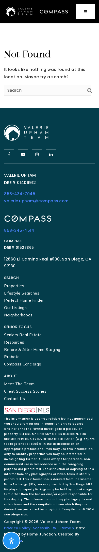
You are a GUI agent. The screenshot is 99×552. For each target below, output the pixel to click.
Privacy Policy (17, 528)
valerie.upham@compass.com (36, 201)
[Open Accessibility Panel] (11, 540)
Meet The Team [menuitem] (19, 383)
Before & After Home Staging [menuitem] (32, 349)
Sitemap (66, 528)
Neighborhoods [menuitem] (18, 315)
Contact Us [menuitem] (14, 398)
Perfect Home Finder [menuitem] (24, 300)
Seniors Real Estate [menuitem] (23, 334)
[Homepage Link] (37, 11)
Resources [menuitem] (14, 342)
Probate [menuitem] (12, 356)
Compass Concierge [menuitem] (22, 364)
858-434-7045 (19, 193)
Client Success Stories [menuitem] (25, 391)
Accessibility (44, 528)
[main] (49, 72)
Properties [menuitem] (14, 285)
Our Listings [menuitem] (15, 307)
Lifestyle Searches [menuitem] (21, 293)
